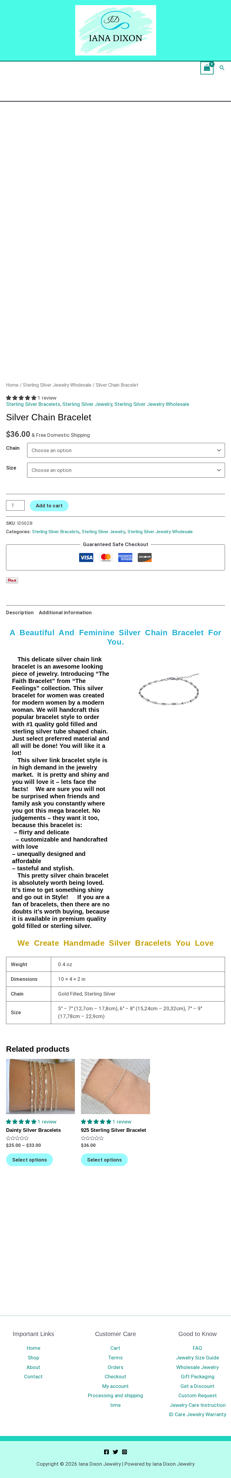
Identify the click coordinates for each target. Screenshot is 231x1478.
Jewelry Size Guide (197, 1358)
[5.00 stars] (22, 398)
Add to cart (49, 506)
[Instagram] (124, 1452)
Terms (115, 1358)
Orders (115, 1367)
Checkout (115, 1377)
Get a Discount (197, 1386)
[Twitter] (115, 1452)
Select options (29, 1160)
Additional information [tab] (65, 612)
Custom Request (197, 1395)
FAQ (197, 1348)
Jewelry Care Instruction (198, 1405)
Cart (115, 1348)
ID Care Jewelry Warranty (197, 1414)
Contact (33, 1377)
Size (11, 468)
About (33, 1367)
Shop (33, 1358)
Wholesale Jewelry (197, 1367)
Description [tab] (20, 612)
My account (115, 1386)
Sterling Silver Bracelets (33, 404)
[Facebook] (106, 1452)
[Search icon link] (222, 68)
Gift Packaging (197, 1377)
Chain (13, 448)
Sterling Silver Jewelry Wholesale (57, 385)
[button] (22, 1122)
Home (12, 385)
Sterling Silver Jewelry (87, 404)
